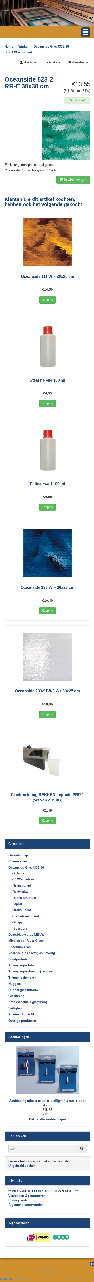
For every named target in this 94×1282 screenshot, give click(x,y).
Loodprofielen (18, 959)
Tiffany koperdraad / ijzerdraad (31, 971)
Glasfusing (16, 996)
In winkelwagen (75, 180)
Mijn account (31, 62)
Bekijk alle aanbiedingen (47, 1119)
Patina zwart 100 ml (47, 484)
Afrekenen (55, 62)
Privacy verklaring (21, 1200)
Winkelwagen (80, 62)
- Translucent (21, 910)
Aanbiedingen (18, 1037)
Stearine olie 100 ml (47, 380)
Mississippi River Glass (26, 940)
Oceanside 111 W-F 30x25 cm (47, 276)
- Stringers (19, 928)
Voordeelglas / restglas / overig (31, 953)
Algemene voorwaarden (26, 1205)
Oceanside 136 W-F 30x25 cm (47, 587)
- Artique (18, 873)
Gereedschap (18, 855)
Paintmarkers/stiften (23, 1014)
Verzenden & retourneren (27, 1196)
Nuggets (14, 984)
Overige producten (22, 1021)
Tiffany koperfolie (21, 965)
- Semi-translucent (25, 916)
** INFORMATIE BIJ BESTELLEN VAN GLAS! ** (43, 1191)
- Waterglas (20, 891)
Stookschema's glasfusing (28, 1002)
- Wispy (17, 922)
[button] (85, 32)
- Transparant (21, 885)
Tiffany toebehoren (22, 977)
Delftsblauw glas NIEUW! (26, 934)
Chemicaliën (17, 861)
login (45, 1274)
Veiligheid (15, 1008)
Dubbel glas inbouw (23, 990)
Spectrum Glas (19, 947)
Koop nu (47, 300)
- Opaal (17, 904)
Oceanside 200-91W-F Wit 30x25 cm (47, 691)
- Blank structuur (24, 898)
